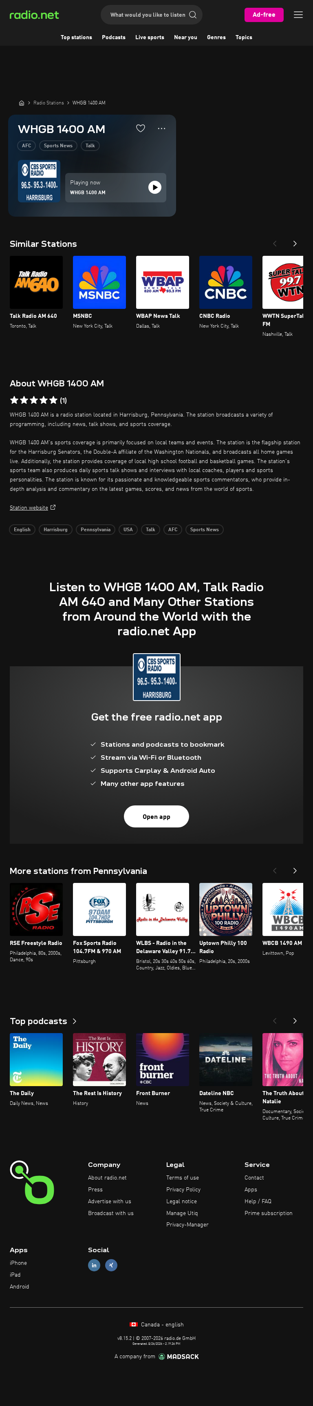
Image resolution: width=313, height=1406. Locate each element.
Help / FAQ (258, 1201)
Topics (244, 37)
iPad (15, 1275)
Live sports (149, 37)
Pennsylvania (95, 530)
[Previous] (275, 241)
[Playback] (154, 187)
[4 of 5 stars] (43, 400)
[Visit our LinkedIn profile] (94, 1265)
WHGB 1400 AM (88, 193)
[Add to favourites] (140, 128)
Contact (254, 1178)
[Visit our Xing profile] (111, 1265)
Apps (251, 1190)
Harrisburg (56, 530)
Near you (185, 37)
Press (95, 1190)
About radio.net (107, 1178)
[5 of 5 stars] (53, 400)
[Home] (21, 103)
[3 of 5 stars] (34, 400)
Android (19, 1287)
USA (128, 530)
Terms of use (182, 1178)
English (22, 530)
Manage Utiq (182, 1213)
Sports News (58, 146)
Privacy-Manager (187, 1225)
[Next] (295, 241)
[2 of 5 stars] (24, 400)
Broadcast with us (111, 1213)
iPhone (18, 1263)
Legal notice (181, 1201)
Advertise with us (109, 1201)
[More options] (161, 128)
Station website (29, 508)
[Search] (193, 15)
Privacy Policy (183, 1190)
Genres (216, 37)
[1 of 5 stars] (14, 400)
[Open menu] (298, 15)
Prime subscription (269, 1213)
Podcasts (114, 37)
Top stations (76, 37)
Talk (90, 146)
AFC (26, 146)
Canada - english (161, 1325)
